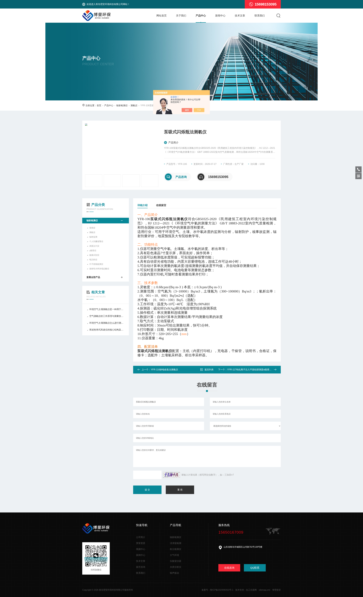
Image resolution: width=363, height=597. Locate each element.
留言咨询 (140, 567)
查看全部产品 (93, 277)
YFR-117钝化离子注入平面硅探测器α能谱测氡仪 (251, 369)
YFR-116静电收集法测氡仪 (164, 369)
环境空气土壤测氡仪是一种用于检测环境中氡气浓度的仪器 (107, 309)
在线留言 (161, 205)
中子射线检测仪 (96, 264)
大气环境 (174, 555)
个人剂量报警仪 (96, 241)
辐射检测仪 (122, 105)
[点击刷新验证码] (171, 475)
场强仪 (92, 228)
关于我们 (181, 15)
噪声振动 (174, 573)
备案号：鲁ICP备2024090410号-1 (217, 590)
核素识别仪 (94, 255)
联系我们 (260, 15)
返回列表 (209, 369)
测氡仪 (134, 105)
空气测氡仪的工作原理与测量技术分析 (107, 316)
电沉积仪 (93, 259)
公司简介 (140, 537)
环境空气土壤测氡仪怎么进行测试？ (107, 323)
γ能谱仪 (92, 250)
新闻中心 (220, 15)
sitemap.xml (264, 590)
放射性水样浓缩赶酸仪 (99, 269)
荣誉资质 (140, 543)
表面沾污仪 (94, 246)
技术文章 (240, 15)
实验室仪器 (175, 561)
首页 (99, 105)
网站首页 (161, 15)
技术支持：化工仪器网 (246, 590)
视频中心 (140, 549)
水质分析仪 (175, 567)
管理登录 (276, 590)
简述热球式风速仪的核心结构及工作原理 (107, 329)
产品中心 (201, 15)
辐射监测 (93, 237)
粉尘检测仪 (175, 549)
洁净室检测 (175, 543)
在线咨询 (229, 567)
